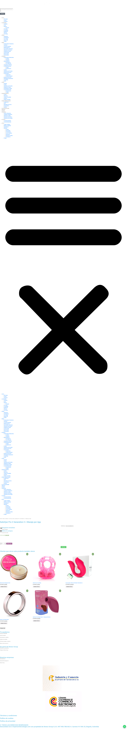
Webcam (3, 109)
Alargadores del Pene (8, 64)
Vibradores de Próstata (8, 71)
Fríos (5, 25)
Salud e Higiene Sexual (6, 100)
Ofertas (3, 110)
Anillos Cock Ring (7, 99)
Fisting (5, 84)
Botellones (6, 31)
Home (1, 518)
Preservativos (6, 73)
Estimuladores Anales (8, 88)
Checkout (5, 21)
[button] (124, 726)
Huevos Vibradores (7, 113)
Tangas (7, 67)
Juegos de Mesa (7, 124)
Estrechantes (6, 431)
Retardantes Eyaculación (8, 78)
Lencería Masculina (7, 66)
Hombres (3, 56)
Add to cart (9, 543)
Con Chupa (6, 38)
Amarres (5, 98)
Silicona (5, 32)
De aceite (5, 28)
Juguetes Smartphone (8, 114)
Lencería (3, 119)
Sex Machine (6, 37)
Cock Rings (6, 79)
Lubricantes (4, 22)
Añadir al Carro (4, 586)
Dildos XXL (6, 40)
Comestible (6, 30)
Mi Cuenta (6, 395)
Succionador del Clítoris (8, 48)
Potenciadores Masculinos (9, 57)
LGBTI (3, 82)
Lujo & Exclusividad (5, 108)
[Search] (0, 11)
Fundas (5, 69)
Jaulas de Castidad (7, 97)
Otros (3, 123)
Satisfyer (5, 45)
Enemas (5, 83)
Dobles (5, 41)
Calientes (5, 400)
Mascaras (6, 95)
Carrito (5, 20)
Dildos (3, 35)
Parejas (7, 129)
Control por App (11, 518)
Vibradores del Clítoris (8, 426)
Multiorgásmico (7, 47)
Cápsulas (7, 59)
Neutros (5, 26)
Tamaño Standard (9, 76)
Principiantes (8, 131)
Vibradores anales (7, 115)
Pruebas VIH (6, 102)
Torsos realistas (9, 133)
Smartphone (6, 126)
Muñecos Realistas (7, 125)
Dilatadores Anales (7, 51)
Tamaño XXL (8, 74)
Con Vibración (8, 63)
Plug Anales (8, 130)
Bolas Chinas (6, 53)
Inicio (3, 17)
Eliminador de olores (8, 104)
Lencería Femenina (7, 46)
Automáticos (8, 62)
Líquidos (7, 58)
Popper (5, 138)
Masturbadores (7, 61)
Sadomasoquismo (5, 93)
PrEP (5, 103)
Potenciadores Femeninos (9, 43)
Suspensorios (8, 68)
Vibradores (6, 36)
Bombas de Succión (7, 72)
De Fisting (6, 33)
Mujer (3, 42)
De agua (7, 27)
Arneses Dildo (6, 52)
